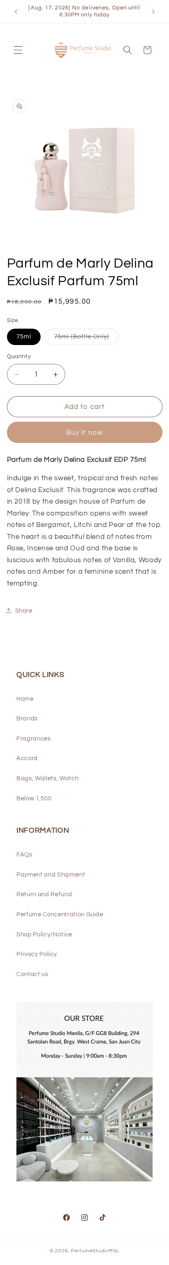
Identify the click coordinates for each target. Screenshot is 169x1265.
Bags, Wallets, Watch (47, 778)
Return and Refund (44, 894)
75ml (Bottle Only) (86, 339)
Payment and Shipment (50, 874)
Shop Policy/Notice (44, 934)
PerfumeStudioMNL (95, 1251)
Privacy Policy (36, 954)
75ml (23, 336)
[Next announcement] (153, 11)
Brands (27, 718)
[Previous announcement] (16, 11)
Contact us (32, 974)
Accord (27, 758)
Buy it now (84, 432)
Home (25, 698)
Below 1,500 (33, 798)
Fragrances (33, 738)
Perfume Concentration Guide (59, 914)
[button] (18, 50)
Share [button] (23, 610)
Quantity (19, 356)
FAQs (24, 854)
